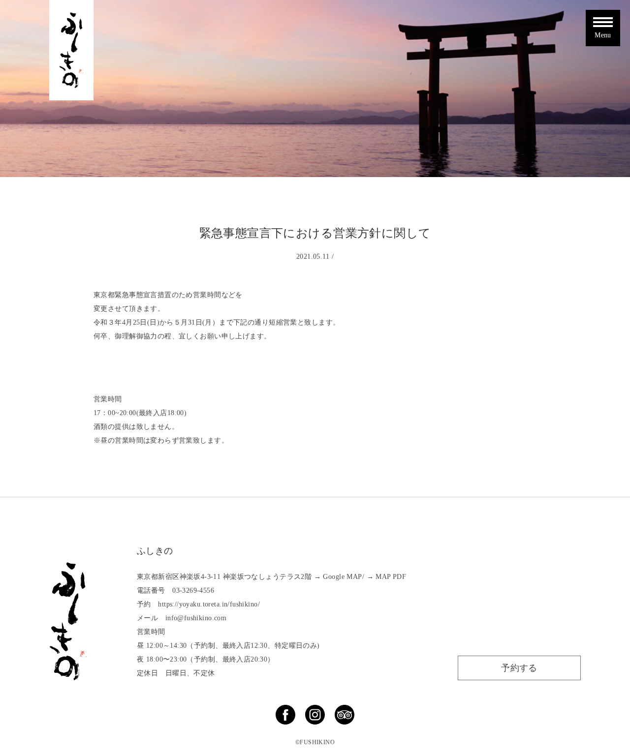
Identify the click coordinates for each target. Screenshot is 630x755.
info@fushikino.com (196, 618)
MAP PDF (391, 576)
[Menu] (603, 18)
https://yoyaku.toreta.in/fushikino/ (209, 604)
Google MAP (342, 576)
